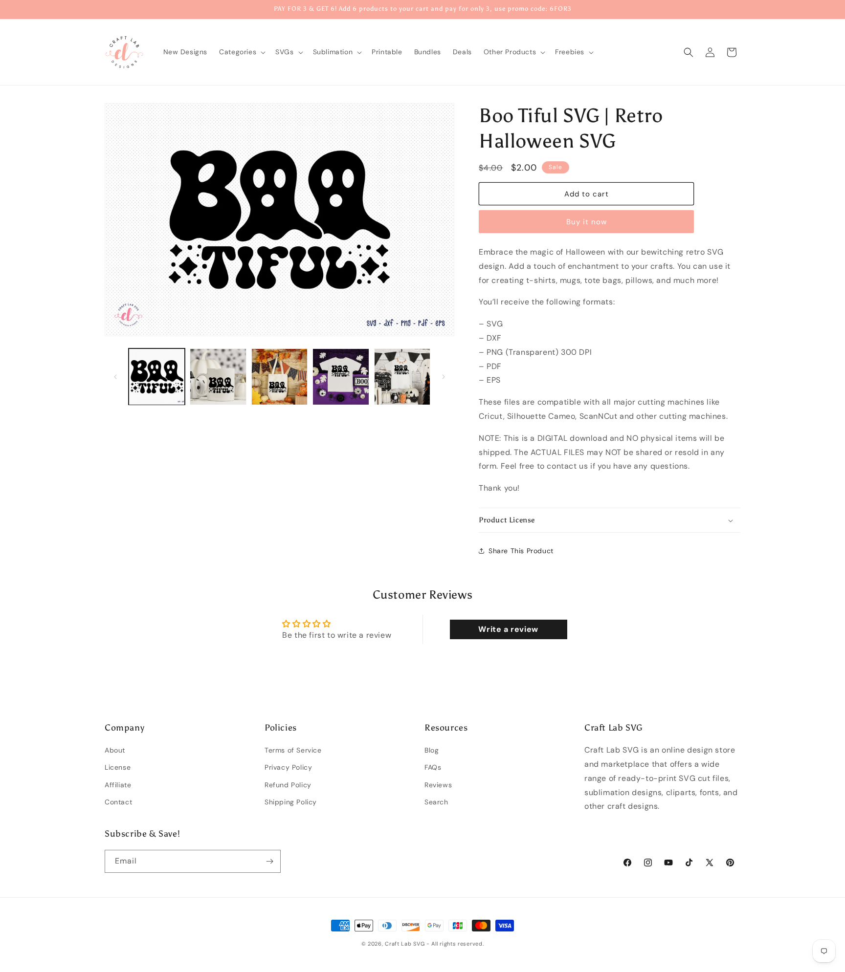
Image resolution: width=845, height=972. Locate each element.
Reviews (438, 784)
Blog (431, 750)
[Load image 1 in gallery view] (157, 376)
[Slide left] (115, 377)
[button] (241, 52)
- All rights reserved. (455, 943)
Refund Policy (288, 784)
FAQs (432, 767)
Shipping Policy (291, 802)
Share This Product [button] (521, 550)
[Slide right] (443, 377)
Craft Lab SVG (404, 943)
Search (436, 802)
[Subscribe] (269, 861)
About (115, 750)
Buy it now (586, 222)
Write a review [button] (508, 629)
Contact (118, 802)
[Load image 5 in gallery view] (402, 376)
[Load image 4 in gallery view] (340, 376)
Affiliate (118, 784)
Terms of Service (293, 750)
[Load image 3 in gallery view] (279, 376)
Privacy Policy (288, 767)
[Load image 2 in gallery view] (218, 376)
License (118, 767)
